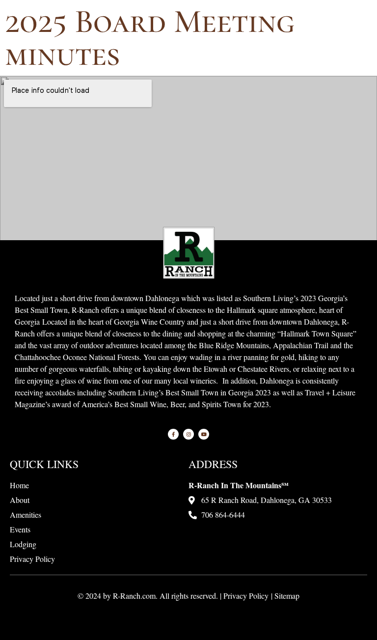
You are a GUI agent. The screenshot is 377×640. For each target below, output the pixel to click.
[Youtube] (203, 434)
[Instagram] (188, 434)
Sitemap (286, 595)
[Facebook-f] (173, 434)
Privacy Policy (246, 595)
